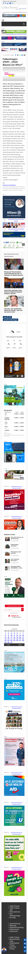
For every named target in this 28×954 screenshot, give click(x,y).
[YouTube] (10, 3)
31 (11, 642)
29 (5, 642)
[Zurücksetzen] (25, 951)
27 (20, 640)
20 (20, 638)
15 (5, 638)
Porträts (13, 918)
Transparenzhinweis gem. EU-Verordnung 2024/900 (16, 34)
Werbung (13, 925)
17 (11, 638)
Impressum (14, 931)
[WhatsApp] (12, 3)
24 (11, 640)
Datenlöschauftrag (16, 927)
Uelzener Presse (13, 948)
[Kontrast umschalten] (25, 947)
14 (23, 635)
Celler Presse (14, 906)
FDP (10, 317)
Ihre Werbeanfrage (15, 915)
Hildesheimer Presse (14, 944)
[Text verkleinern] (25, 943)
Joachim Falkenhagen (10, 320)
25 (14, 640)
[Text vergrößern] (25, 939)
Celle (12, 55)
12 (17, 635)
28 (23, 640)
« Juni (8, 645)
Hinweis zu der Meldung (9, 185)
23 (8, 640)
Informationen (15, 912)
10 (11, 635)
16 (8, 638)
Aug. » (20, 645)
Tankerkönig (9, 435)
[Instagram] (5, 3)
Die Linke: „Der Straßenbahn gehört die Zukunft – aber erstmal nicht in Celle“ (13, 310)
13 (20, 635)
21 (23, 638)
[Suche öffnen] (23, 24)
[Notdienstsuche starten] (22, 609)
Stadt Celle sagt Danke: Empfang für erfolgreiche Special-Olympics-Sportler (13, 292)
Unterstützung (15, 923)
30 (8, 642)
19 (17, 638)
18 (14, 638)
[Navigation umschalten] (3, 20)
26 (17, 640)
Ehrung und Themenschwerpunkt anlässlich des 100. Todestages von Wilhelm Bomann (13, 273)
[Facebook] (3, 3)
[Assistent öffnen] (4, 950)
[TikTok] (7, 3)
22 (5, 640)
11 (14, 635)
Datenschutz (14, 929)
